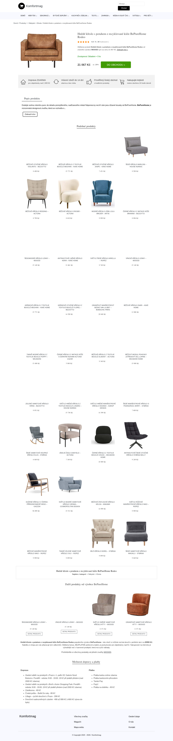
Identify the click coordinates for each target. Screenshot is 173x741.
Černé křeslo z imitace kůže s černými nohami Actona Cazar (70, 357)
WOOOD (94, 50)
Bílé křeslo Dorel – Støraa (103, 551)
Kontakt (132, 727)
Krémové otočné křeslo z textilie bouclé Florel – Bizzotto (70, 307)
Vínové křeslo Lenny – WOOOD (69, 622)
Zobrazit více (30, 114)
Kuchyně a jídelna (79, 16)
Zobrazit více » (122, 50)
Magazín (77, 722)
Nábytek (32, 16)
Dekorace (44, 16)
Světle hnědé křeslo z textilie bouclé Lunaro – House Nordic (70, 406)
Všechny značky (81, 717)
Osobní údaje (134, 717)
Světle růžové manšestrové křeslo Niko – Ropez (136, 504)
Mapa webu (79, 727)
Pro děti (147, 16)
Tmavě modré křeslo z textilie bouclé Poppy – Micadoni (37, 357)
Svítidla (136, 16)
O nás (131, 722)
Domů (23, 16)
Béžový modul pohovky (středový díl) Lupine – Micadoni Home (136, 357)
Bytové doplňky (60, 16)
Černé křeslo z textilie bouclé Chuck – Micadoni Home (103, 455)
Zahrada (105, 16)
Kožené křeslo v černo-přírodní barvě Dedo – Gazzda (37, 504)
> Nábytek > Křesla (34, 23)
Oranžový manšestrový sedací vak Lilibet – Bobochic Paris (103, 307)
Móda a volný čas (120, 16)
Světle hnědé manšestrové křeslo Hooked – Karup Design (103, 406)
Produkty (22, 23)
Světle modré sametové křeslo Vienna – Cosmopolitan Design (70, 504)
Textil (94, 16)
